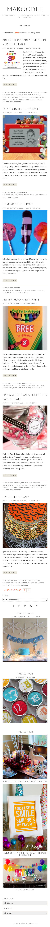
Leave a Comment (33, 48)
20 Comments (31, 303)
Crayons (31, 386)
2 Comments (31, 113)
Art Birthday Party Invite (21, 299)
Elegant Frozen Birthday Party (25, 617)
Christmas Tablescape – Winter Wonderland (25, 781)
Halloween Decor (36, 583)
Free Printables (31, 97)
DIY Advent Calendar (25, 677)
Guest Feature (37, 290)
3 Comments (34, 501)
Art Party (22, 95)
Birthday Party (20, 93)
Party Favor (29, 488)
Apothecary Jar (21, 485)
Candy (17, 290)
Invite (5, 99)
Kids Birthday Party (22, 99)
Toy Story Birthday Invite (21, 109)
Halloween (19, 581)
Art (16, 95)
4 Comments (31, 403)
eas (28, 290)
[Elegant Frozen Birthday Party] (25, 640)
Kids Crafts (12, 293)
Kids (10, 99)
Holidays (29, 581)
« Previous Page (12, 590)
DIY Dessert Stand (16, 497)
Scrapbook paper (20, 585)
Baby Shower (34, 485)
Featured (32, 383)
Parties (17, 483)
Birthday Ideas (34, 95)
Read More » (10, 85)
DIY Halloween (21, 583)
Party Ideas (37, 99)
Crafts (17, 288)
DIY (22, 97)
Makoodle (25, 9)
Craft (23, 290)
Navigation (25, 26)
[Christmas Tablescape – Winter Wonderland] (25, 757)
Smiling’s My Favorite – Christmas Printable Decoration (25, 854)
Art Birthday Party (25, 890)
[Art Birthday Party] (25, 873)
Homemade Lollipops (18, 204)
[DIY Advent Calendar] (25, 701)
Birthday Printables (11, 97)
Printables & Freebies (37, 93)
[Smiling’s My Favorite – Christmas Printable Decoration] (25, 817)
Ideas (41, 97)
